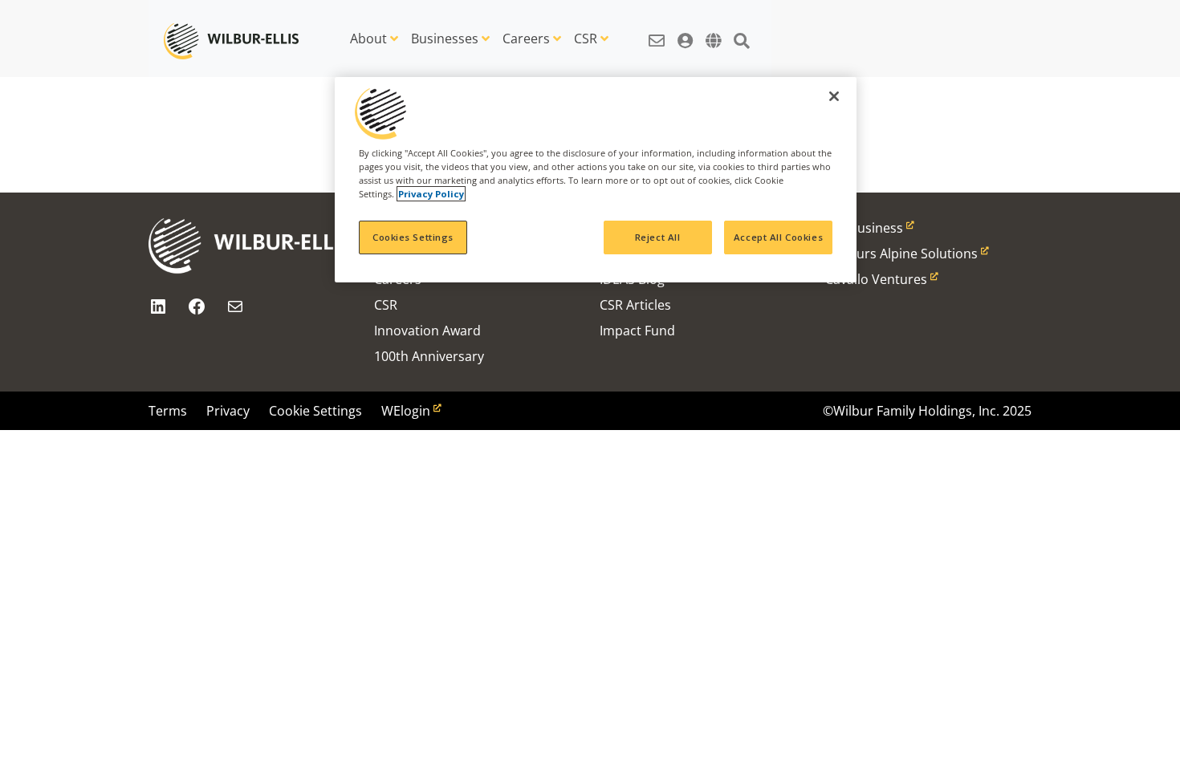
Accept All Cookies (778, 237)
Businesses (444, 38)
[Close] (834, 96)
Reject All (658, 237)
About (368, 38)
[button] (656, 32)
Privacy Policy (431, 194)
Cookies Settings (413, 237)
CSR (585, 38)
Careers (526, 38)
